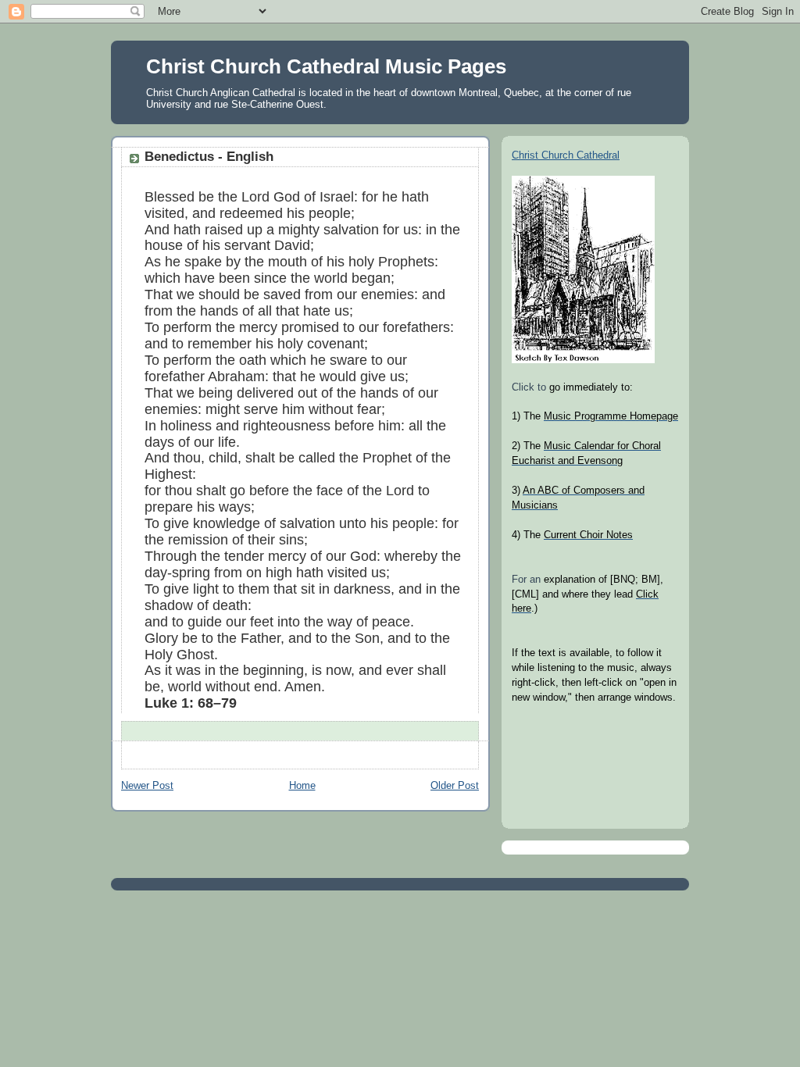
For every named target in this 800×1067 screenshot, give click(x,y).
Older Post (454, 785)
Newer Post (147, 785)
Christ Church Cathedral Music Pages (326, 66)
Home (302, 785)
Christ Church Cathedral (566, 155)
